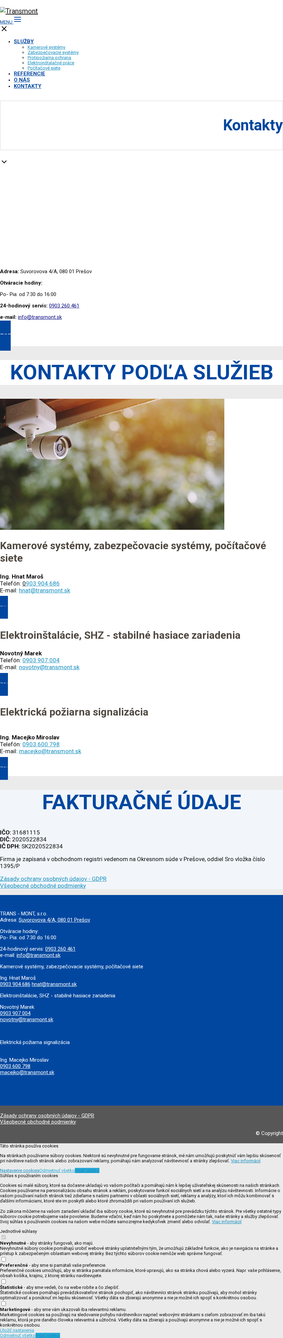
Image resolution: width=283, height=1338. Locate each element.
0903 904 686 (15, 984)
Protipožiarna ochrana (49, 57)
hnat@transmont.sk (44, 590)
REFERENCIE (29, 74)
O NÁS (22, 80)
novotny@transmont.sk (49, 667)
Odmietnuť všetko (57, 1170)
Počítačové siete (44, 68)
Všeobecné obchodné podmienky (43, 885)
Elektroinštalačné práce (51, 62)
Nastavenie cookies (19, 1170)
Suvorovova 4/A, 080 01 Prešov (54, 920)
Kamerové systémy (46, 47)
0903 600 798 (41, 744)
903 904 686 (43, 583)
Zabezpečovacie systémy (53, 52)
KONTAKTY (27, 86)
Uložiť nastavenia (17, 1330)
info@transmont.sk (40, 317)
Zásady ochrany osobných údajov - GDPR (53, 878)
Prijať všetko (87, 1170)
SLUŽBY (24, 41)
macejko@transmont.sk (50, 751)
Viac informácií (246, 1160)
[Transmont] (19, 11)
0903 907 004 (15, 1013)
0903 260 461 (64, 306)
